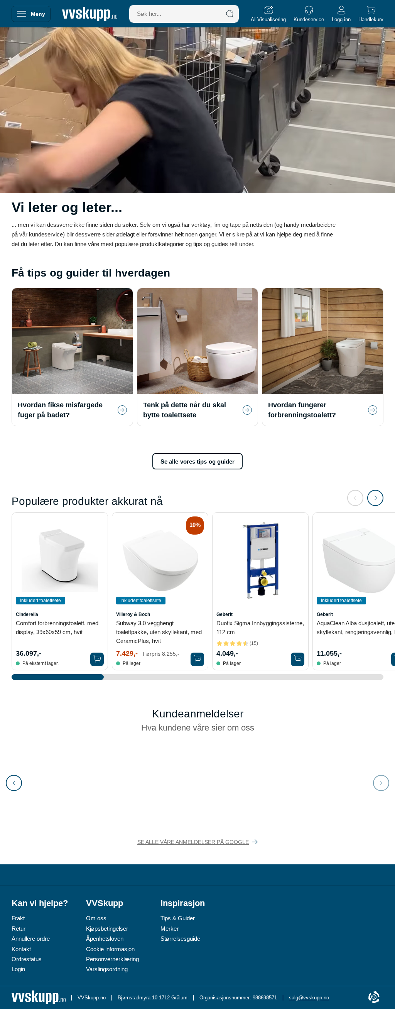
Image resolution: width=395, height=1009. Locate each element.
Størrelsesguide (180, 938)
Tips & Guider (177, 918)
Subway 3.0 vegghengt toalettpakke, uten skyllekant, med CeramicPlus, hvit (159, 632)
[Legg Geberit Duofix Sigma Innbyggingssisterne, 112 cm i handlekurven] (297, 659)
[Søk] (230, 14)
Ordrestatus (27, 959)
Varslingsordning (107, 969)
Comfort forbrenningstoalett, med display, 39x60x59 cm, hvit (57, 627)
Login (18, 969)
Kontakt (21, 949)
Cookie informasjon (110, 949)
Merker (169, 928)
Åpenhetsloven (104, 938)
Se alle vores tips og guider (197, 461)
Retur (18, 928)
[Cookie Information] (374, 997)
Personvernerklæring (112, 959)
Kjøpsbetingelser (107, 928)
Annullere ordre (31, 938)
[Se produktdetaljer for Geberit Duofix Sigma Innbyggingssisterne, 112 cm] (260, 560)
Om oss (96, 918)
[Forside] (89, 14)
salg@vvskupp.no (309, 998)
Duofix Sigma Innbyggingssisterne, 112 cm (260, 627)
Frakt (18, 918)
